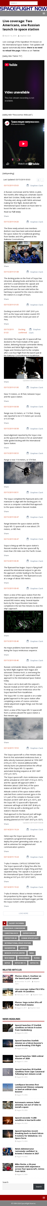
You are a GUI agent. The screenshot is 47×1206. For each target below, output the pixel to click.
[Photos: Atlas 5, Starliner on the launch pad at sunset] (8, 979)
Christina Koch (11, 933)
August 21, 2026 (22, 1061)
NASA (31, 953)
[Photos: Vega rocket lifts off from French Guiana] (8, 1005)
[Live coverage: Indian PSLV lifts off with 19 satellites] (8, 992)
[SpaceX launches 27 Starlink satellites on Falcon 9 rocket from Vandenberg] (8, 1028)
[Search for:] (24, 3)
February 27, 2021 (23, 995)
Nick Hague (9, 958)
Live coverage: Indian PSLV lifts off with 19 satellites (29, 990)
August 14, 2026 (22, 1156)
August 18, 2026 (22, 1110)
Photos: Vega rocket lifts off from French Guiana (28, 1003)
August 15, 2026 (22, 1141)
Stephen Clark (25, 36)
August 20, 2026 (22, 1077)
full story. (16, 212)
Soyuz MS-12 (20, 963)
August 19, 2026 (22, 1095)
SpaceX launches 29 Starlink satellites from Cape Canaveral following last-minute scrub (29, 1071)
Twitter (36, 50)
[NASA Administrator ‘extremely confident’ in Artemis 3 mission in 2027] (8, 1152)
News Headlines (11, 1019)
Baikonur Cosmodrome (15, 928)
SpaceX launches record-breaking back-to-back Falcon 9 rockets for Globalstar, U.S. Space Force (29, 1134)
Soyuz (7, 963)
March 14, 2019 (10, 36)
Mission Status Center (15, 953)
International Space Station (18, 943)
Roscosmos (24, 958)
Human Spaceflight (30, 938)
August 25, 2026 (22, 1033)
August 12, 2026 (22, 1174)
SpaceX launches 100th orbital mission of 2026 (29, 1057)
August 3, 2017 (22, 1008)
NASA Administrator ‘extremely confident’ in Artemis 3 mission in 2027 (27, 1151)
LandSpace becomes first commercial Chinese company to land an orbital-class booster (29, 1088)
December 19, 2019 (23, 981)
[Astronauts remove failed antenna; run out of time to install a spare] (8, 1105)
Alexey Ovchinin (16, 923)
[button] (43, 13)
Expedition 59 (29, 933)
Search (5, 1182)
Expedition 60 (11, 938)
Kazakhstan (10, 948)
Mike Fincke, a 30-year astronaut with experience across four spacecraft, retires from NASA (29, 1168)
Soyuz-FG (34, 963)
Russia (37, 958)
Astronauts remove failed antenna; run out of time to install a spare (28, 1104)
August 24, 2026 (22, 1048)
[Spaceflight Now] (23, 9)
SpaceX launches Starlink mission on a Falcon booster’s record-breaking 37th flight (29, 1042)
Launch (23, 948)
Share (6, 216)
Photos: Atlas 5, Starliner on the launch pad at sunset (28, 977)
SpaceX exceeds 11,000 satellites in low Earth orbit (28, 1119)
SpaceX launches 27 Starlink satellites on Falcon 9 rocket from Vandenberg (28, 1027)
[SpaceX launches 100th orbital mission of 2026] (8, 1059)
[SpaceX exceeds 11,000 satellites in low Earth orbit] (8, 1120)
